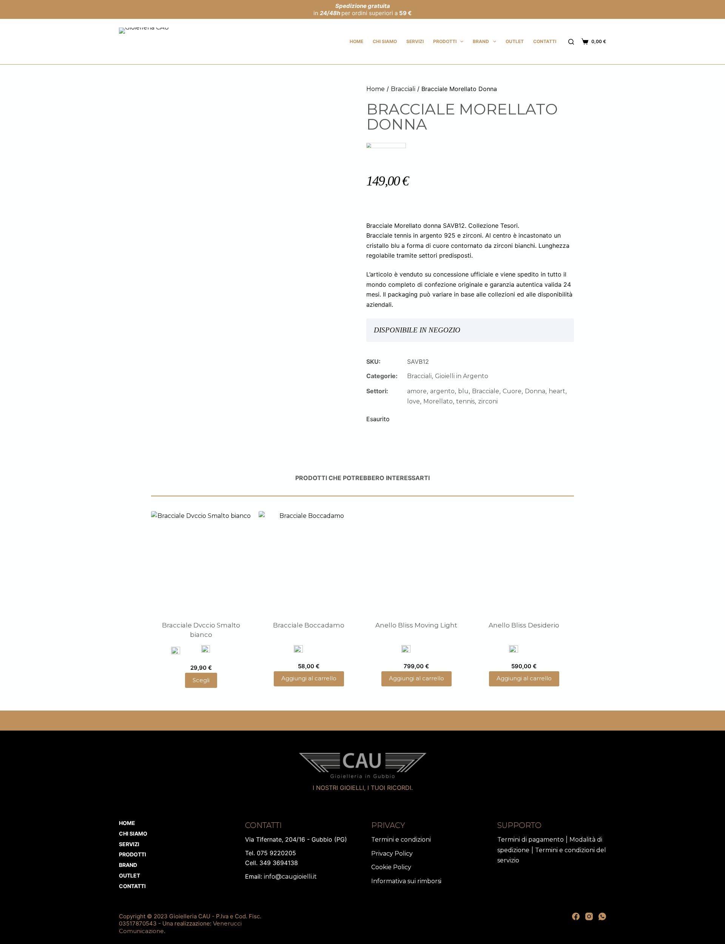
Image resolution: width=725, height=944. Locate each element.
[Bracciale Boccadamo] (309, 561)
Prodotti (445, 41)
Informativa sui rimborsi (406, 881)
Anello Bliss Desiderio (524, 625)
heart (557, 391)
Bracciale (485, 391)
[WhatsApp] (602, 916)
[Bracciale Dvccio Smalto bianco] (201, 561)
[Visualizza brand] (386, 150)
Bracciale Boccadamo (308, 625)
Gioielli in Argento (461, 376)
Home (356, 41)
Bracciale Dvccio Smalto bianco (201, 630)
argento (442, 391)
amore (417, 391)
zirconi (488, 401)
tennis (465, 401)
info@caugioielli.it (290, 876)
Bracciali (403, 89)
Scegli (201, 680)
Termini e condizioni (401, 839)
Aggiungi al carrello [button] (308, 678)
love (413, 401)
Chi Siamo (385, 41)
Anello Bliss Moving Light (416, 625)
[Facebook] (576, 916)
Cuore (512, 391)
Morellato (438, 401)
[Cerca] (571, 42)
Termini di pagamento (530, 839)
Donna (535, 391)
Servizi (415, 41)
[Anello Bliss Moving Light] (416, 561)
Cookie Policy (391, 867)
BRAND (481, 41)
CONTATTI (544, 41)
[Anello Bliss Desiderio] (524, 561)
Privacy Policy (392, 853)
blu (463, 391)
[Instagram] (589, 916)
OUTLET (515, 41)
